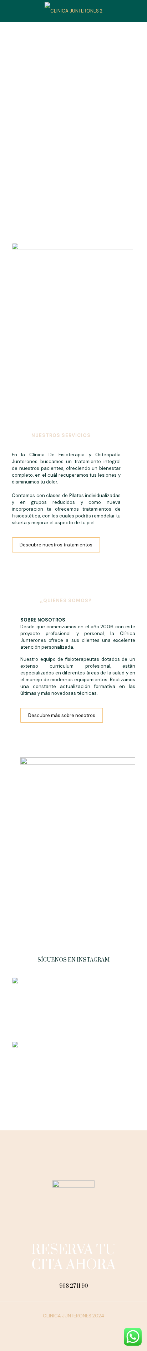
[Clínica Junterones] (73, 11)
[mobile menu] (137, 11)
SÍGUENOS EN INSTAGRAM (73, 960)
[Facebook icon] (69, 1326)
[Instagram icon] (77, 1326)
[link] (72, 330)
